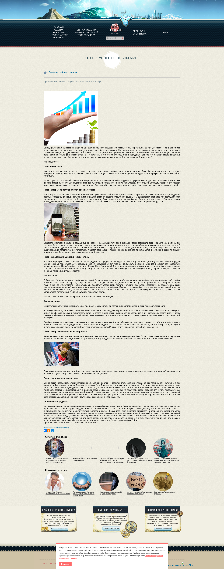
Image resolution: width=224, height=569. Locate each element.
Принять (65, 564)
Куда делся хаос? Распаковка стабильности (85, 459)
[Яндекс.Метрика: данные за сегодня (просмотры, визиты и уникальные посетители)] (187, 564)
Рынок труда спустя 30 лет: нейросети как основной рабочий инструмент (57, 460)
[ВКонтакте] (45, 430)
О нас (45, 563)
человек (73, 72)
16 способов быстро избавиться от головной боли (58, 493)
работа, (64, 72)
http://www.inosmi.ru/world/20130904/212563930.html (56, 427)
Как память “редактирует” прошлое (165, 493)
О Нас (165, 32)
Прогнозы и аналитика (140, 32)
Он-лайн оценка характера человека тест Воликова (59, 32)
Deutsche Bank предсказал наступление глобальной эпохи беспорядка (139, 460)
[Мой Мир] (52, 430)
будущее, (53, 72)
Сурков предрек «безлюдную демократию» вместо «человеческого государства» (112, 460)
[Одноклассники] (48, 430)
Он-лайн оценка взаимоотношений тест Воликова (86, 32)
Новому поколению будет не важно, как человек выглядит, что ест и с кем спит (166, 460)
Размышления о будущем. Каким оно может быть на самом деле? (83, 494)
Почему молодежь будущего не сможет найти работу (139, 493)
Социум (70, 81)
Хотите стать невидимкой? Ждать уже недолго (111, 493)
